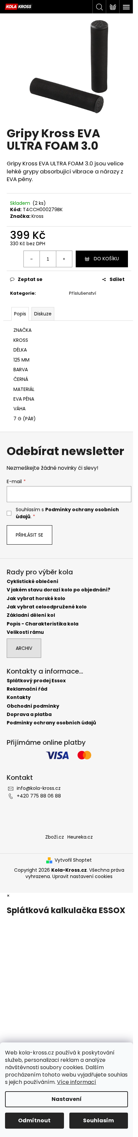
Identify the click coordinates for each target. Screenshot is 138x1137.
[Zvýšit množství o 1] (64, 259)
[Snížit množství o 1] (32, 259)
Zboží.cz (54, 837)
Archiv (24, 648)
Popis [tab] (20, 313)
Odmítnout (34, 1120)
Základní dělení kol (31, 615)
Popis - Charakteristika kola (42, 623)
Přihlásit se (29, 535)
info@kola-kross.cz (39, 788)
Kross (37, 216)
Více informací (76, 1082)
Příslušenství (82, 293)
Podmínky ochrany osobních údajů (51, 722)
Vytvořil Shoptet (73, 860)
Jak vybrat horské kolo (36, 598)
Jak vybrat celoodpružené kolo (47, 606)
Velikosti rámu (25, 632)
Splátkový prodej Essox (36, 680)
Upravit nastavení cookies (82, 876)
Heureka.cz (80, 837)
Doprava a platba (29, 714)
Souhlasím (98, 1120)
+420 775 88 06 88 (39, 796)
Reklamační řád (27, 689)
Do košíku (106, 258)
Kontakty (19, 697)
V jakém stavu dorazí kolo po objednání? (58, 589)
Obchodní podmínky (33, 706)
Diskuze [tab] (43, 313)
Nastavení (67, 1099)
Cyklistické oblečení (32, 581)
